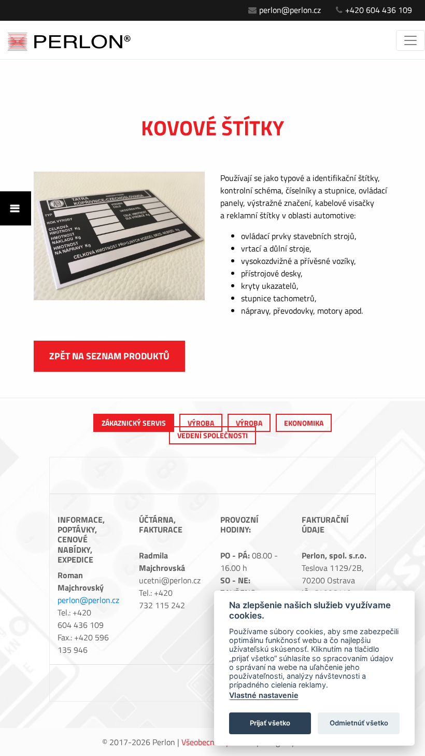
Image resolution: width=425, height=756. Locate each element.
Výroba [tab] (201, 422)
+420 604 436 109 (378, 10)
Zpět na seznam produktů (109, 356)
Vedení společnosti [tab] (212, 435)
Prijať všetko (270, 723)
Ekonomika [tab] (303, 422)
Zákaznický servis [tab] (134, 422)
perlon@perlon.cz (290, 10)
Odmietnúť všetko (359, 723)
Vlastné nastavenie (264, 695)
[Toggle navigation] (410, 40)
